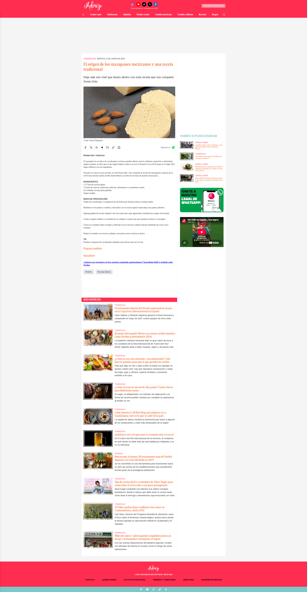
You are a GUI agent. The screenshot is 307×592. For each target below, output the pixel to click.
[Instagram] (132, 4)
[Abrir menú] (83, 14)
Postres (88, 272)
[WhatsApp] (96, 147)
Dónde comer (143, 14)
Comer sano (95, 14)
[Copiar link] (113, 147)
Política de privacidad (134, 580)
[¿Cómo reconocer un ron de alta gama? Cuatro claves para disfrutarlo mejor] (98, 394)
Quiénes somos (109, 580)
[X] (91, 147)
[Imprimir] (119, 147)
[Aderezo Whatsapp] (202, 200)
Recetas (202, 14)
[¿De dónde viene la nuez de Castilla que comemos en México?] (186, 156)
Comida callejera (185, 14)
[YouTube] (138, 4)
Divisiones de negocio (211, 580)
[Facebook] (156, 4)
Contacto (89, 580)
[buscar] (224, 14)
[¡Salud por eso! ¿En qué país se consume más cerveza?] (98, 439)
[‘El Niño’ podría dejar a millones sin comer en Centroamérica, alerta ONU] (98, 516)
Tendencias (112, 14)
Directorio (188, 580)
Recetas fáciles (104, 272)
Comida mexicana (163, 14)
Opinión (127, 14)
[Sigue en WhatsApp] (173, 147)
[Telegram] (102, 147)
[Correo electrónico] (107, 147)
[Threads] (150, 4)
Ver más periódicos (214, 6)
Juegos (215, 14)
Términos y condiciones (164, 580)
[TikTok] (144, 4)
